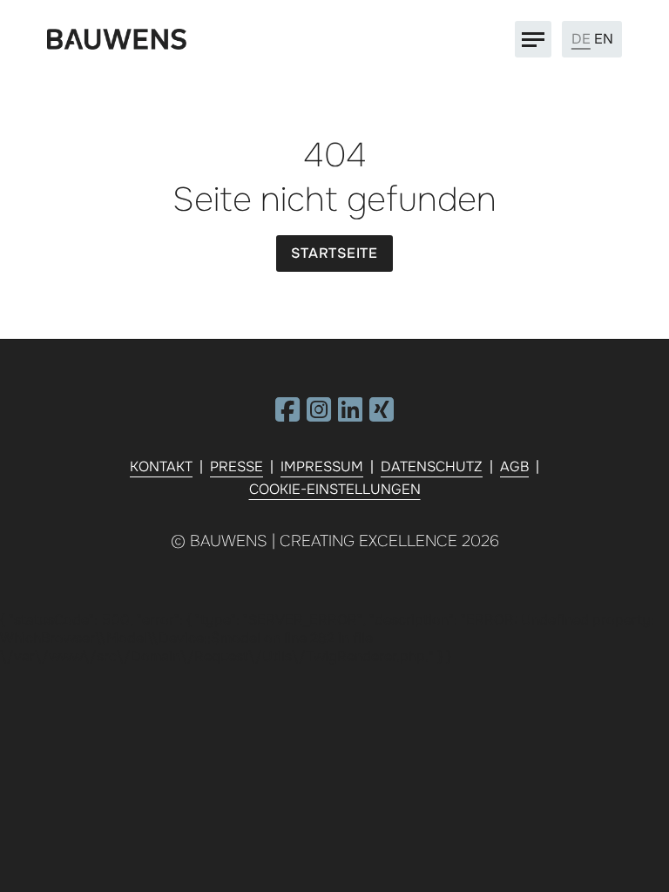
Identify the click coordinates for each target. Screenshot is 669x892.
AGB (514, 466)
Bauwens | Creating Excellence (323, 541)
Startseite (334, 253)
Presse (236, 466)
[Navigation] (533, 39)
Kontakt (161, 466)
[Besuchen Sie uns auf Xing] (381, 415)
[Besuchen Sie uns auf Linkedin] (350, 415)
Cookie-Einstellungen (335, 489)
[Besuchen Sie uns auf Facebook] (287, 415)
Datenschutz (432, 466)
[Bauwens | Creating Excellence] (116, 40)
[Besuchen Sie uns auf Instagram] (319, 415)
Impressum (321, 466)
